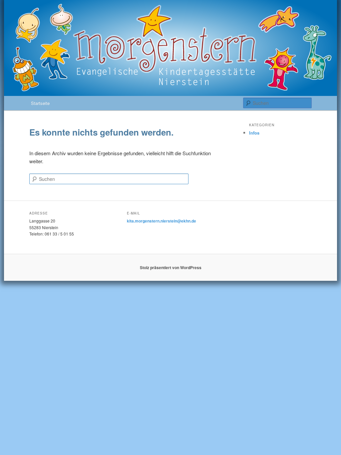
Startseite (40, 103)
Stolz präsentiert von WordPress (170, 267)
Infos (254, 133)
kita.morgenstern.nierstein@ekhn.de (161, 221)
